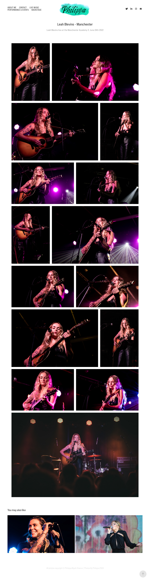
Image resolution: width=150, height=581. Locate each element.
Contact (23, 7)
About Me (12, 7)
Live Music (34, 7)
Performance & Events (18, 10)
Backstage (36, 10)
